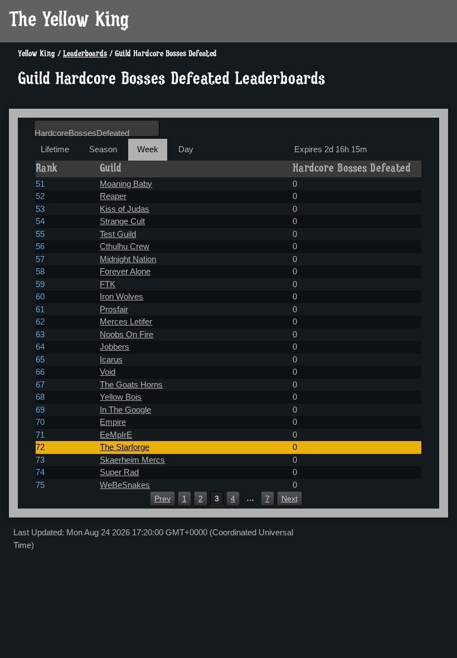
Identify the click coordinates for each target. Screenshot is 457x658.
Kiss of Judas (124, 209)
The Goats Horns (131, 384)
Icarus (111, 359)
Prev (162, 498)
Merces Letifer (126, 321)
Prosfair (114, 309)
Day (185, 149)
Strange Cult (122, 221)
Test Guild (118, 234)
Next (289, 498)
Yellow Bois (121, 396)
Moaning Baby (126, 183)
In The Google (125, 409)
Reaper (113, 196)
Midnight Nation (128, 259)
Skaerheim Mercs (132, 460)
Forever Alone (125, 271)
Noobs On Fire (126, 334)
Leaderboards (85, 54)
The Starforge (124, 447)
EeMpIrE (116, 434)
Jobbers (114, 346)
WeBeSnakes (125, 485)
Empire (113, 422)
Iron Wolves (121, 296)
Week (147, 149)
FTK (107, 284)
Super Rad (119, 472)
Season (103, 149)
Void (107, 371)
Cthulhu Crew (124, 246)
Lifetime (55, 149)
